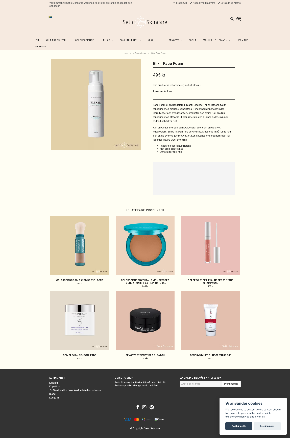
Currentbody (42, 46)
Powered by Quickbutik (145, 432)
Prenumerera (231, 384)
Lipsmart (242, 40)
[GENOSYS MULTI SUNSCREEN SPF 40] (210, 320)
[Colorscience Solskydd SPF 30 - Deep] (79, 245)
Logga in (54, 397)
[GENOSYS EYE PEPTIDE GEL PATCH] (145, 320)
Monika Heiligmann (216, 40)
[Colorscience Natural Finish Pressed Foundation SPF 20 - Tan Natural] (145, 245)
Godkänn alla (239, 426)
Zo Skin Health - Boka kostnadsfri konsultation (75, 390)
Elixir (107, 40)
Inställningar (267, 426)
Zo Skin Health (130, 40)
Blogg (52, 393)
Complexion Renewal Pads (79, 355)
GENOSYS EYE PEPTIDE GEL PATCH (145, 355)
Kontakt (53, 382)
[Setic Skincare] (145, 22)
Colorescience (85, 40)
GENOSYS (174, 40)
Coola (193, 40)
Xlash (151, 40)
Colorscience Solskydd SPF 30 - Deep (79, 280)
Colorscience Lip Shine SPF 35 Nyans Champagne (210, 281)
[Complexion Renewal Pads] (79, 320)
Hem (36, 40)
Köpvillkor (54, 386)
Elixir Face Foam (159, 53)
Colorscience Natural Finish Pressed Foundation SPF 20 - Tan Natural (145, 281)
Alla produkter (56, 40)
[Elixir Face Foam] (95, 104)
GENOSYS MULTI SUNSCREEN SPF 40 (210, 355)
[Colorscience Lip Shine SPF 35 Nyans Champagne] (210, 245)
